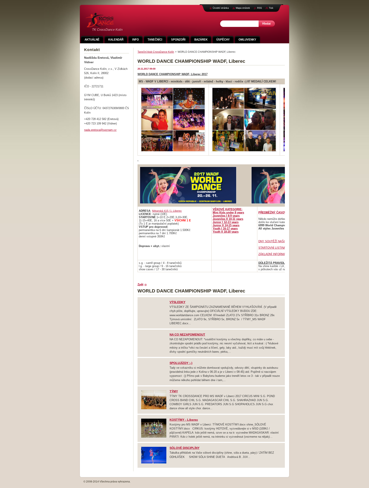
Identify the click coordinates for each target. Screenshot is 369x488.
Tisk (271, 8)
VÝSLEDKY (177, 302)
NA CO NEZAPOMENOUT (187, 334)
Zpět (140, 284)
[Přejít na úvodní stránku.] (100, 25)
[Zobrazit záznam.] (154, 408)
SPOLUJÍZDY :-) (181, 363)
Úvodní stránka (221, 8)
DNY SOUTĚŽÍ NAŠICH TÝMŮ (277, 241)
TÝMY (174, 391)
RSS (259, 8)
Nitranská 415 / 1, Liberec (167, 210)
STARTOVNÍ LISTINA (272, 247)
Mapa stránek (243, 8)
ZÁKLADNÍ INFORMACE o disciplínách (283, 254)
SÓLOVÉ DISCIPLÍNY (184, 448)
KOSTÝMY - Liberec (184, 419)
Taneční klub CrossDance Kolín (156, 52)
